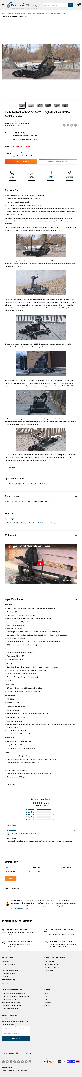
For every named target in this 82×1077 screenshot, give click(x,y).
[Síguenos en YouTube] (18, 1061)
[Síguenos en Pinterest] (14, 1061)
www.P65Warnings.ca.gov (19, 909)
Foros (46, 993)
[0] (78, 5)
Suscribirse (16, 1038)
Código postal (66, 867)
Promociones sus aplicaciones (12, 1005)
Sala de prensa (49, 970)
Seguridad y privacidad (51, 967)
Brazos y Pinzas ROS (57, 13)
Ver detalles (31, 180)
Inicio (3, 13)
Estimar (11, 878)
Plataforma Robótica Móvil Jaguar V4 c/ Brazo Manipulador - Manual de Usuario (33, 523)
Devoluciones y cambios (10, 970)
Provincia (36, 867)
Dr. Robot (8, 121)
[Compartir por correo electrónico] (75, 125)
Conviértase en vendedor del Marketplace (15, 996)
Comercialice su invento (10, 1008)
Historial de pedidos (8, 964)
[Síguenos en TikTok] (22, 1061)
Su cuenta (5, 961)
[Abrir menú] (3, 5)
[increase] (28, 153)
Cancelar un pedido (8, 973)
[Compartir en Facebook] (64, 125)
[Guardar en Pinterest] (68, 125)
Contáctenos (12, 180)
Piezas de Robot (19, 13)
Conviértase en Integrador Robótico (13, 993)
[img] (11, 830)
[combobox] (55, 5)
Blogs (46, 996)
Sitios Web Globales (8, 1053)
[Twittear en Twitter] (71, 125)
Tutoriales (47, 1002)
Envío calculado (18, 140)
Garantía (5, 976)
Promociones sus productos (11, 1002)
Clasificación (48, 1005)
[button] (9, 125)
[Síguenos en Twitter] (7, 1061)
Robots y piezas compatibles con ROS (37, 13)
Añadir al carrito (21, 162)
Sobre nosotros (49, 961)
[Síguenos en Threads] (30, 1061)
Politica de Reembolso (12, 888)
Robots (10, 13)
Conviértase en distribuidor (10, 999)
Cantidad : (8, 153)
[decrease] (16, 153)
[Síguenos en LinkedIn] (26, 1061)
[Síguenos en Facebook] (3, 1061)
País (6, 867)
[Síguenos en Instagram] (11, 1061)
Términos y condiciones (52, 964)
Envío (4, 967)
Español (26, 1053)
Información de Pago (9, 980)
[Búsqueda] (70, 5)
